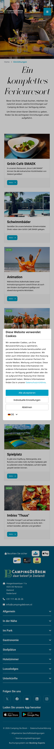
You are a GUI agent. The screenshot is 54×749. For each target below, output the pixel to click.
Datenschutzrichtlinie (36, 382)
